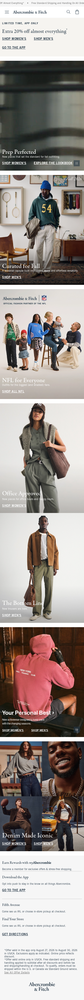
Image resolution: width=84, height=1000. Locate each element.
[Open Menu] (5, 12)
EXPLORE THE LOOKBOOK (53, 163)
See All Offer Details (17, 972)
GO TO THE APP (14, 47)
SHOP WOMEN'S (14, 39)
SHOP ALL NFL (13, 391)
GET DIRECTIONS (15, 934)
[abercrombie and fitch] (30, 12)
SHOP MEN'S (43, 39)
